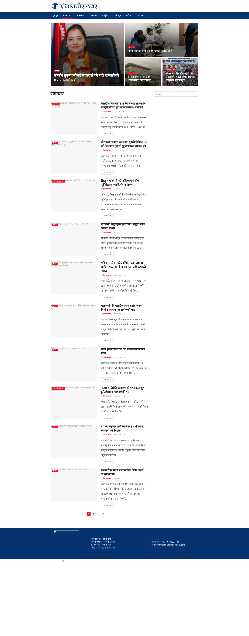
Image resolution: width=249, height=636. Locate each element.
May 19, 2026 (117, 478)
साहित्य (105, 15)
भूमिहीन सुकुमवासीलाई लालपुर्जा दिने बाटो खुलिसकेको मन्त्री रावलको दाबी (86, 78)
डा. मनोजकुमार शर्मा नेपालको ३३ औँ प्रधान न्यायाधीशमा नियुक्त (122, 428)
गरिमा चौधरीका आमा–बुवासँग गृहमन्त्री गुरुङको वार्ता (150, 51)
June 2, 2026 (117, 189)
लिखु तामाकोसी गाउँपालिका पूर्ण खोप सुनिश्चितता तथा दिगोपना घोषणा (120, 183)
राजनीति (57, 71)
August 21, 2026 (135, 85)
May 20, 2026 (117, 435)
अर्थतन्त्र (93, 15)
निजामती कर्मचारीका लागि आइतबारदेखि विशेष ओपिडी (139, 78)
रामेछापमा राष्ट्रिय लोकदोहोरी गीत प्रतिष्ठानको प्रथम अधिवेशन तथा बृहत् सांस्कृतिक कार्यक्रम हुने (180, 77)
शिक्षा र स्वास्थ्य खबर (58, 181)
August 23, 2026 (71, 85)
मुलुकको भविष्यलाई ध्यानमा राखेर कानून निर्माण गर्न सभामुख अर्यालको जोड (121, 307)
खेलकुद (118, 15)
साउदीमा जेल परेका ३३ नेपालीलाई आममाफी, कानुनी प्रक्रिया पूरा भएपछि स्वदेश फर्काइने (123, 105)
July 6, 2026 (170, 85)
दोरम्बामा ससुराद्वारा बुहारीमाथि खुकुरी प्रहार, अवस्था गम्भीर (123, 226)
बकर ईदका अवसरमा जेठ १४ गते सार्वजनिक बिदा (123, 351)
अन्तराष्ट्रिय (81, 15)
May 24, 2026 (117, 275)
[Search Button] (195, 94)
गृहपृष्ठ (56, 15)
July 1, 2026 (116, 112)
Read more (107, 134)
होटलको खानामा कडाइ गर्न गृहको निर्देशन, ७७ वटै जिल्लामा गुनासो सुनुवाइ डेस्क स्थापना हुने (124, 144)
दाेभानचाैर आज (171, 70)
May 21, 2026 (117, 396)
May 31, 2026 (117, 232)
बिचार (140, 15)
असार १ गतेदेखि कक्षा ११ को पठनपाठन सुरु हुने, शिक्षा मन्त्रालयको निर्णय (122, 390)
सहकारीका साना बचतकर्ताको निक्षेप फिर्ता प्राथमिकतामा (122, 472)
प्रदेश (128, 15)
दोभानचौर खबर (59, 85)
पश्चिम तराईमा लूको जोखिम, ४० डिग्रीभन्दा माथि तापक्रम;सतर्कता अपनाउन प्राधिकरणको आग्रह (123, 267)
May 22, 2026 (117, 314)
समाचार (66, 15)
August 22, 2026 (135, 56)
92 (104, 514)
